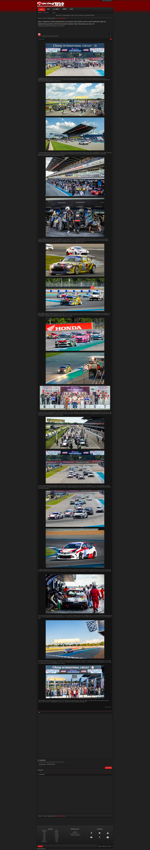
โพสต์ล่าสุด (40, 12)
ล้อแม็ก (44, 836)
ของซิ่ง (44, 835)
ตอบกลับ (109, 706)
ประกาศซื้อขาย (56, 9)
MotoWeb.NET (74, 832)
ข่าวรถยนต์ (56, 836)
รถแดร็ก (56, 839)
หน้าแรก (41, 9)
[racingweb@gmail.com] (108, 837)
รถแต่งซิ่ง (56, 834)
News (56, 25)
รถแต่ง (44, 832)
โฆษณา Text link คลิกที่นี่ (75, 835)
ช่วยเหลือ (103, 846)
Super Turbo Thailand (47, 25)
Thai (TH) (39, 846)
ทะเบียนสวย (57, 835)
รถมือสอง (56, 832)
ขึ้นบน (110, 846)
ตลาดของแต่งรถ (44, 830)
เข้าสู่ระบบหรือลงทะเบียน (107, 0)
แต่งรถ (44, 834)
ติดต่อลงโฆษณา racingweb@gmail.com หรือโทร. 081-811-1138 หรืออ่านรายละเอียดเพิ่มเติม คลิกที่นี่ (75, 15)
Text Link (75, 831)
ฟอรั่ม (48, 9)
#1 (110, 39)
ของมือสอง (44, 831)
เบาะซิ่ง (56, 830)
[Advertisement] (74, 736)
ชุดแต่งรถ (56, 831)
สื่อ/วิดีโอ (64, 9)
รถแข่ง (56, 840)
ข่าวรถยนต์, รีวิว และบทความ (75, 834)
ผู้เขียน (54, 12)
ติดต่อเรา (99, 846)
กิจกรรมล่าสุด (46, 12)
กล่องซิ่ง (44, 839)
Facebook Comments (51, 764)
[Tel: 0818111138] (100, 837)
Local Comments (42, 764)
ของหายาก (44, 840)
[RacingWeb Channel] (108, 833)
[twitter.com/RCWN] (100, 833)
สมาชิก (71, 9)
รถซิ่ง (56, 841)
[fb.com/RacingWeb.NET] (91, 833)
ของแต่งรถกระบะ (44, 841)
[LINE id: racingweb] (91, 837)
